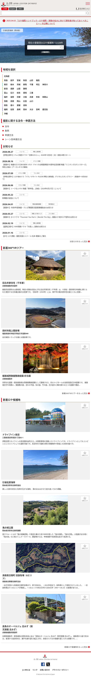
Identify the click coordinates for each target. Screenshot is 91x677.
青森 (6, 80)
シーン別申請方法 (13, 139)
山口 (31, 101)
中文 (20, 9)
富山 (6, 93)
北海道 (6, 76)
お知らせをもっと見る (79, 241)
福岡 (6, 109)
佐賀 (12, 109)
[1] (87, 13)
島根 (12, 101)
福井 (6, 97)
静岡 (25, 88)
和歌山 (45, 97)
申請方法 (9, 135)
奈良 (38, 97)
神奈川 (45, 84)
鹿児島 (45, 109)
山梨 (18, 88)
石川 (12, 93)
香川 (12, 105)
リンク (34, 670)
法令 (7, 126)
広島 (25, 101)
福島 (38, 80)
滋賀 (12, 97)
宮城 (18, 80)
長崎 (18, 109)
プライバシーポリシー (60, 670)
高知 (25, 105)
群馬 (25, 84)
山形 (31, 80)
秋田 (25, 80)
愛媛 (18, 105)
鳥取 (6, 101)
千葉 (31, 84)
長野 (12, 88)
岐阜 (18, 93)
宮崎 (38, 109)
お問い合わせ (45, 670)
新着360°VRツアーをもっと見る (75, 393)
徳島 (6, 105)
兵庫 (31, 97)
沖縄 (6, 113)
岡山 (18, 101)
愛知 (25, 93)
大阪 (25, 97)
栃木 (12, 84)
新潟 (6, 88)
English (12, 9)
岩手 (12, 80)
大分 (31, 109)
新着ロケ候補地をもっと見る (76, 647)
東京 (6, 84)
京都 (18, 97)
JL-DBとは (26, 670)
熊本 (25, 109)
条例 (7, 130)
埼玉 (38, 84)
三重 (31, 93)
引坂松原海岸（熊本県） (12, 30)
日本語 (5, 9)
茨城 (18, 84)
